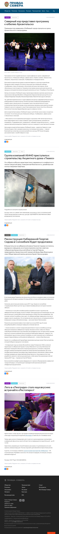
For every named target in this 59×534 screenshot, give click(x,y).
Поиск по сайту (8, 505)
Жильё (22, 151)
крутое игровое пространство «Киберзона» (36, 450)
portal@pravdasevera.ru (17, 521)
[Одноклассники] (7, 142)
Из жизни (7, 235)
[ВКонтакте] (5, 142)
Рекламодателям (9, 495)
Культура (7, 17)
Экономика (21, 11)
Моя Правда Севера (45, 489)
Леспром (28, 11)
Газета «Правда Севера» (10, 499)
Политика (14, 11)
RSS (23, 495)
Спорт (41, 485)
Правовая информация (10, 507)
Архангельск (14, 17)
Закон (43, 11)
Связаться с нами (8, 503)
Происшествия (36, 11)
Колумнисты (42, 487)
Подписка (7, 501)
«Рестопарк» (28, 435)
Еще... (48, 11)
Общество (7, 11)
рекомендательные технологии (31, 527)
